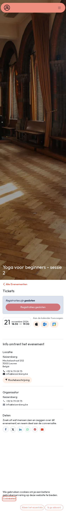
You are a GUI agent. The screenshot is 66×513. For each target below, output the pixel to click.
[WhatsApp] (28, 429)
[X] (13, 429)
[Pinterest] (35, 429)
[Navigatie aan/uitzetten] (59, 7)
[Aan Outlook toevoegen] (44, 324)
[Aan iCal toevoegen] (36, 324)
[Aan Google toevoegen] (54, 324)
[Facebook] (6, 429)
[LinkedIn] (20, 429)
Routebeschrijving (19, 380)
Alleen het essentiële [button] (32, 507)
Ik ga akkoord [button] (54, 507)
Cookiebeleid (9, 498)
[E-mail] (42, 429)
